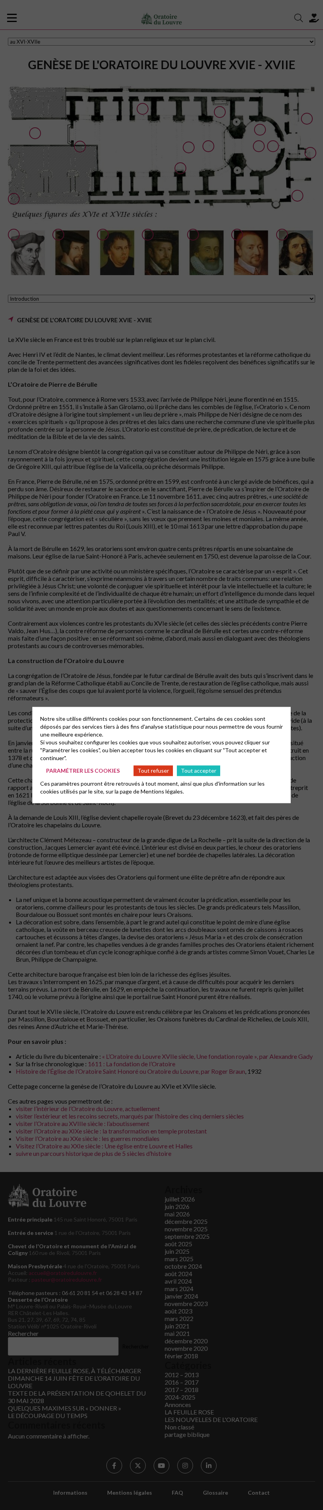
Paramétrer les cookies (83, 770)
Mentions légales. (162, 791)
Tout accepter (198, 770)
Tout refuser (153, 770)
